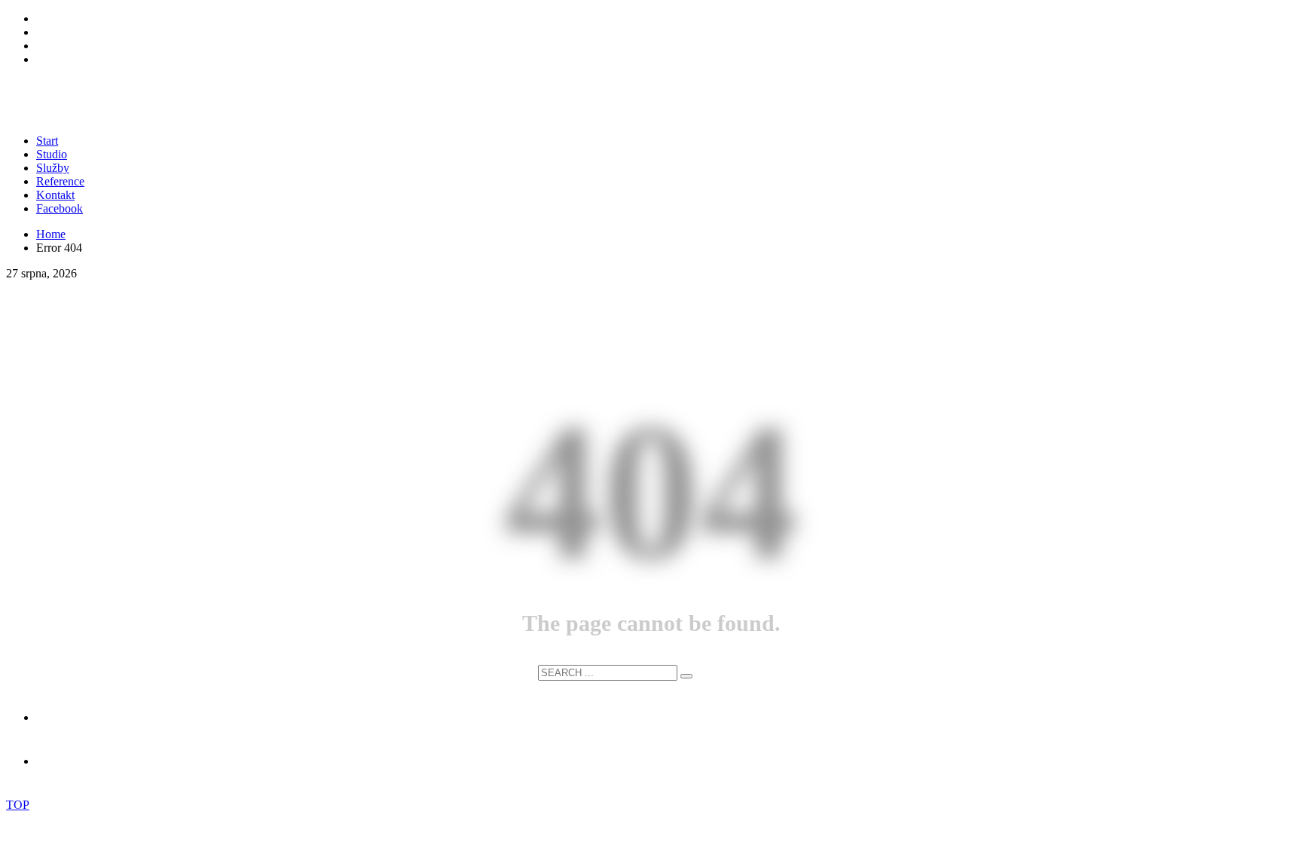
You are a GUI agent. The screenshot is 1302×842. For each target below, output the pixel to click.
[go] (686, 676)
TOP (17, 804)
